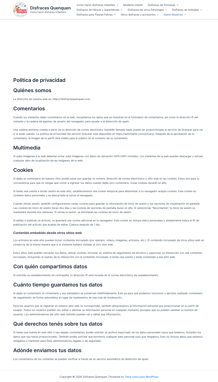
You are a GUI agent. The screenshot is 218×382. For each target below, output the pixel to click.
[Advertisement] (109, 43)
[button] (116, 5)
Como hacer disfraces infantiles (96, 5)
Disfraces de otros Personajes (146, 9)
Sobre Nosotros (173, 14)
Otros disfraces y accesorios (138, 14)
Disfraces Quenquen (50, 7)
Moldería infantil (133, 5)
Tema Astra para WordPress (141, 376)
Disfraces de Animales (185, 9)
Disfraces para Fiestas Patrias (95, 14)
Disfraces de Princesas (161, 5)
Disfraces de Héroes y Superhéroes (98, 9)
